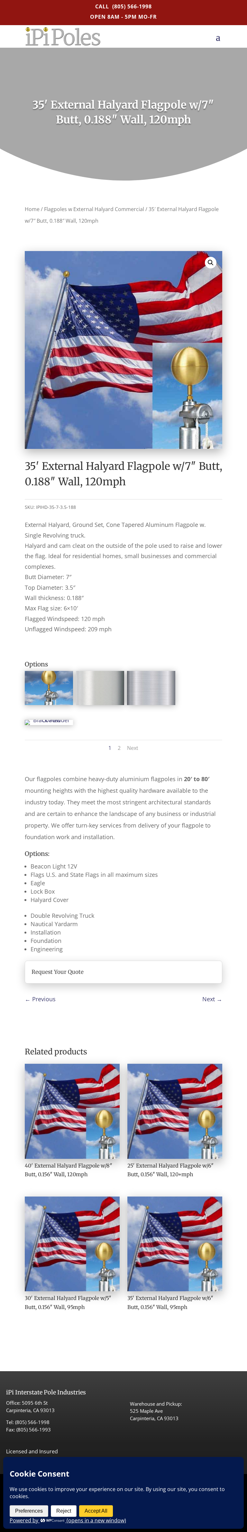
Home (32, 209)
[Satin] (100, 703)
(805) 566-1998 (132, 6)
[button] (210, 262)
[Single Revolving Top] (49, 703)
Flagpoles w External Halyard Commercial (94, 209)
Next (132, 747)
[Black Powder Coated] (49, 720)
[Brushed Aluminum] (151, 703)
